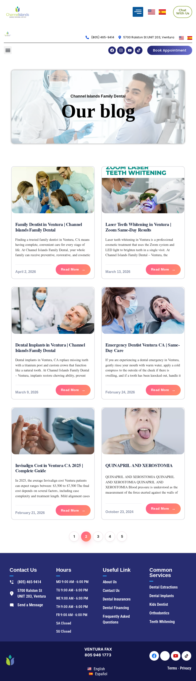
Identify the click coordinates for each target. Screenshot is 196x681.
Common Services (160, 572)
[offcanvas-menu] (138, 12)
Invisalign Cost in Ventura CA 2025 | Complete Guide (49, 468)
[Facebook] (112, 50)
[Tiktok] (138, 50)
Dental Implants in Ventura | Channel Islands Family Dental (50, 347)
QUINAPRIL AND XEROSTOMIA (139, 465)
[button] (8, 50)
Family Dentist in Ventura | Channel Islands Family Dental (48, 227)
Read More (70, 269)
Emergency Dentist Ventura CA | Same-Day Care (142, 347)
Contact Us (23, 570)
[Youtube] (130, 50)
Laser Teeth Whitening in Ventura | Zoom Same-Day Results (138, 227)
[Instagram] (121, 50)
